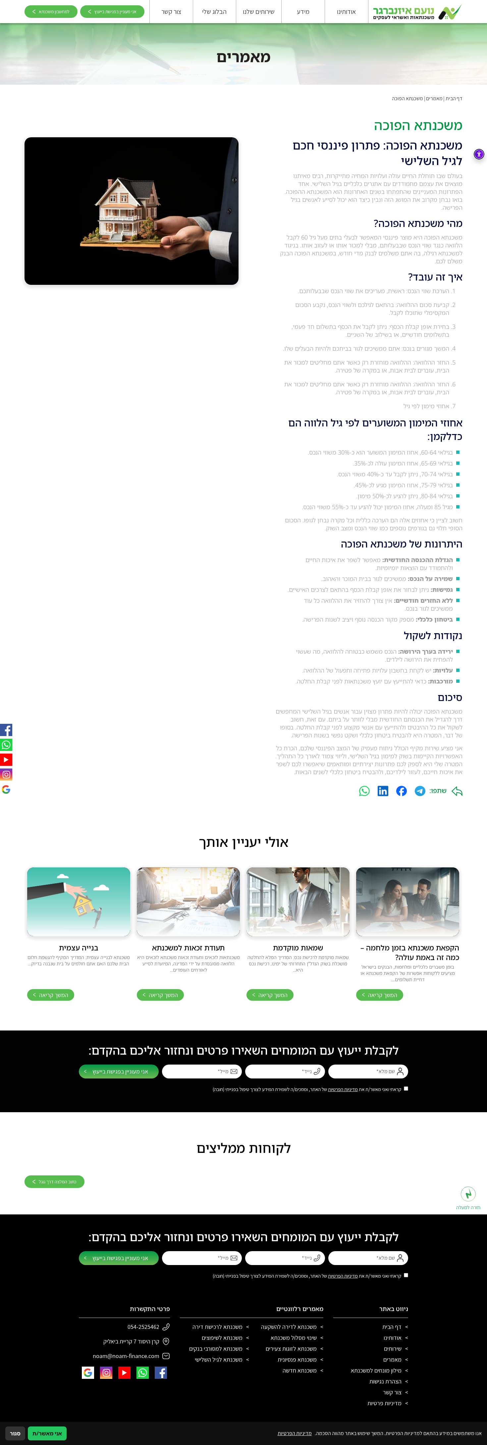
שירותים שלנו (259, 11)
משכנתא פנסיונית (297, 1359)
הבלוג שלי (214, 11)
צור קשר (171, 11)
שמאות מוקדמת (298, 947)
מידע (303, 11)
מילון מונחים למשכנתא (376, 1370)
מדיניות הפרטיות (343, 1089)
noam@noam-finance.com (126, 1356)
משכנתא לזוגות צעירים (291, 1348)
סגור (15, 1433)
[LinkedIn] (383, 791)
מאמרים (434, 98)
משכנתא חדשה (300, 1370)
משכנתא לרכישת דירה (217, 1327)
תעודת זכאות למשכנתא (188, 947)
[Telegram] (420, 791)
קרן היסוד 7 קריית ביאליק (131, 1341)
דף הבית (454, 98)
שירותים (393, 1348)
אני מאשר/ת (47, 1433)
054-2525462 (143, 1327)
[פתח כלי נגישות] (479, 154)
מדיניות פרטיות (384, 1403)
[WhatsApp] (364, 791)
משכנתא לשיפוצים (222, 1337)
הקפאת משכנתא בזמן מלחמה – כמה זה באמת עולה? (409, 952)
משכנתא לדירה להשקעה (289, 1327)
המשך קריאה (382, 995)
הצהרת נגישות (385, 1381)
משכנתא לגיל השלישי (219, 1359)
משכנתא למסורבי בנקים (216, 1348)
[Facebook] (401, 791)
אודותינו (346, 11)
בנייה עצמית (78, 947)
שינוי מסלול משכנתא (294, 1337)
